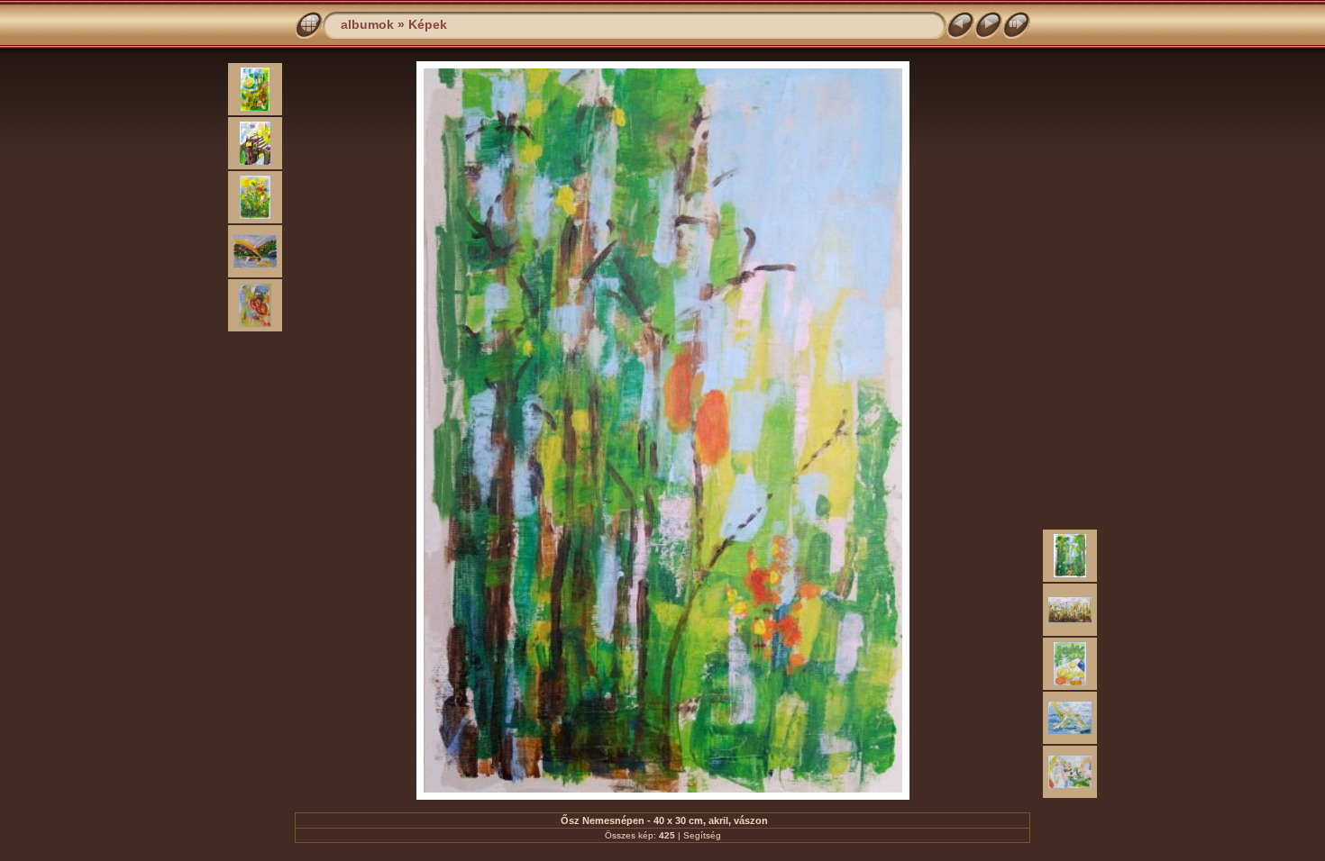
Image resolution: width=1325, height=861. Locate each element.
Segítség (702, 835)
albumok (367, 24)
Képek (427, 24)
